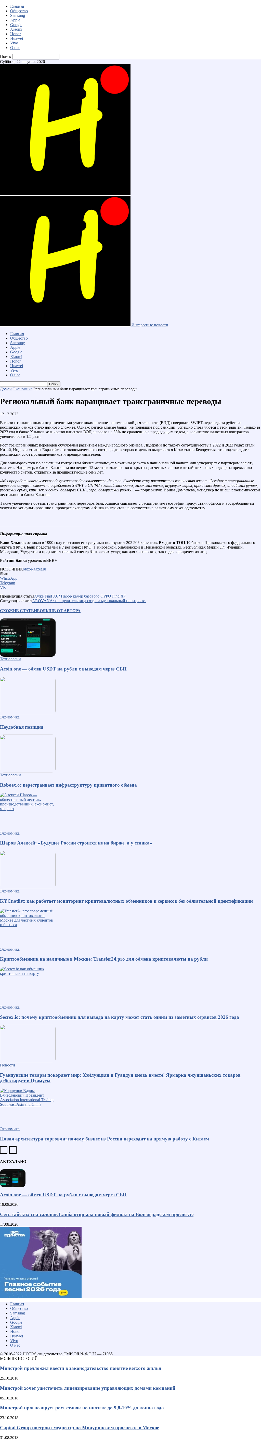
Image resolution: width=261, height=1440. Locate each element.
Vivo (14, 43)
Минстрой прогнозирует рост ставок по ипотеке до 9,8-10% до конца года (82, 1407)
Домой (6, 389)
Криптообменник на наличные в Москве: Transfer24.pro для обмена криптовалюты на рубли (104, 959)
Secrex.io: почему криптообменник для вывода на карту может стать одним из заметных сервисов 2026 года (119, 1017)
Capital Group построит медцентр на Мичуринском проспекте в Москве (79, 1427)
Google (16, 24)
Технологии (10, 659)
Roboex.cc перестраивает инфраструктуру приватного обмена (68, 785)
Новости (7, 1065)
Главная (17, 6)
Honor (15, 34)
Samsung (17, 15)
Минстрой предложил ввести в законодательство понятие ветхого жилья (80, 1368)
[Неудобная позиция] (130, 696)
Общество (19, 11)
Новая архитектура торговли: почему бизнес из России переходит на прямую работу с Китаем (104, 1138)
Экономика (22, 389)
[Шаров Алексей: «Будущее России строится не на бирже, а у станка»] (130, 812)
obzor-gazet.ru (34, 569)
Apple (15, 20)
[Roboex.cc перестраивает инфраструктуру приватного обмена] (130, 754)
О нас (15, 47)
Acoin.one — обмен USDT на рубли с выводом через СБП (63, 669)
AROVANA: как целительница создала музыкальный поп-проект (89, 601)
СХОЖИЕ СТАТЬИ (18, 611)
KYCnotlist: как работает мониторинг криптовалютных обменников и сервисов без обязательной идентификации (126, 901)
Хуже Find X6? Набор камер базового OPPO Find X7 (80, 596)
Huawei (16, 38)
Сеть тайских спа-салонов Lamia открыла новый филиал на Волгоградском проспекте (96, 1214)
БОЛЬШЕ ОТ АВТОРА (59, 611)
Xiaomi (16, 29)
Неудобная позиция (21, 727)
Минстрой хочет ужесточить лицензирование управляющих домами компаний (87, 1388)
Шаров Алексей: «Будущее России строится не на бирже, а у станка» (76, 843)
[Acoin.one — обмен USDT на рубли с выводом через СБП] (130, 637)
